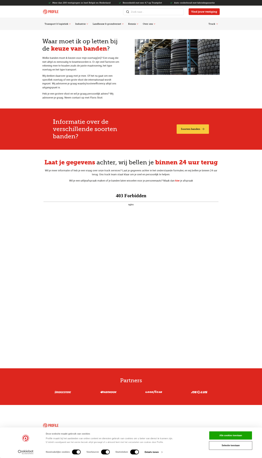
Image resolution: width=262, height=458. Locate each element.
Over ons (148, 24)
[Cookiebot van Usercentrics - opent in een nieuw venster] (25, 452)
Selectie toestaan (231, 445)
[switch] (105, 452)
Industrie (80, 24)
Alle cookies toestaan (230, 435)
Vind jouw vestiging (204, 11)
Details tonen (152, 452)
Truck (211, 24)
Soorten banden (190, 129)
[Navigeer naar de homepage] (50, 11)
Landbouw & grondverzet (107, 24)
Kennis (132, 24)
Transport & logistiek (56, 24)
